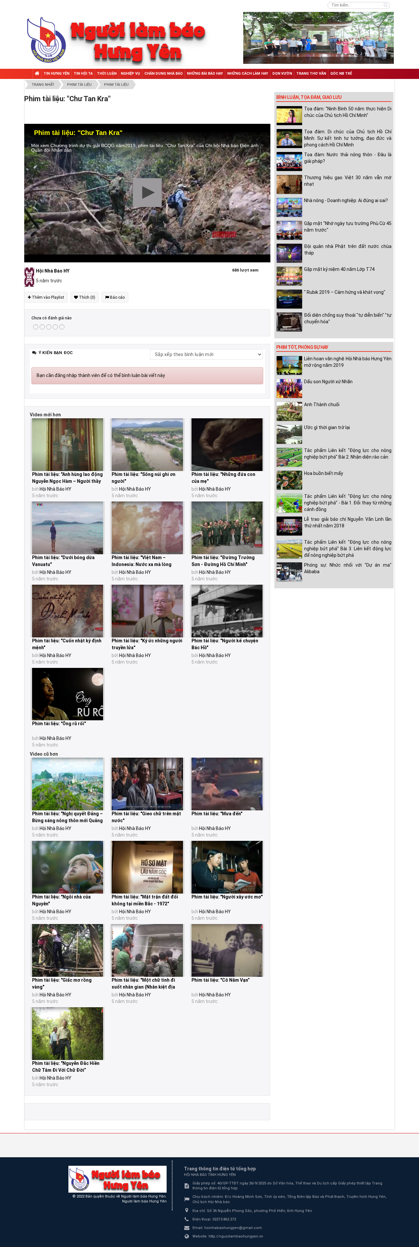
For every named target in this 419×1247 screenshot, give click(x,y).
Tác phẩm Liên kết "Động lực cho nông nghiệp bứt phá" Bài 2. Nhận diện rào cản (348, 454)
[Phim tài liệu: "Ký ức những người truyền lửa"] (147, 611)
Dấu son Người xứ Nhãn (328, 381)
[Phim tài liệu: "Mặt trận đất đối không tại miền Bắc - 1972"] (147, 867)
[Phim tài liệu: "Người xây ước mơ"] (227, 867)
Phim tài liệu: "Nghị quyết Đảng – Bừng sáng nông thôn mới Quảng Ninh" (67, 820)
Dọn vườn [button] (282, 73)
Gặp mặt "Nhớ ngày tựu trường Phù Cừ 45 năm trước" (348, 227)
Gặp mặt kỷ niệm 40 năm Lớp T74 (339, 269)
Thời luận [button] (107, 73)
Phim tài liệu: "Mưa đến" (216, 813)
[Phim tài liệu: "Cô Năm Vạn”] (227, 950)
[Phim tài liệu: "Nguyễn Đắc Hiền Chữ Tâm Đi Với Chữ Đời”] (67, 1033)
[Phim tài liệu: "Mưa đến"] (227, 784)
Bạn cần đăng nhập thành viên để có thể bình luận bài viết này (101, 375)
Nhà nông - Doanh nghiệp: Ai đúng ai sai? (346, 200)
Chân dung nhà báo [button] (163, 73)
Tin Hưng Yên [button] (56, 73)
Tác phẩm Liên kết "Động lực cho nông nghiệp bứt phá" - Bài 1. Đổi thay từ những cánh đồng (348, 503)
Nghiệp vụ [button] (130, 73)
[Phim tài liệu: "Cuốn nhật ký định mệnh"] (67, 611)
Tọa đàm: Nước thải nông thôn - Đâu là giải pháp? (348, 158)
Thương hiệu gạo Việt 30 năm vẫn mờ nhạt (348, 181)
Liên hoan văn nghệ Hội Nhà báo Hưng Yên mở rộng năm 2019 (348, 362)
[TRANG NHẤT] (37, 74)
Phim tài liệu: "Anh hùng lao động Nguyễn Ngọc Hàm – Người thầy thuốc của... (67, 481)
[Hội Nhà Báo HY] (30, 276)
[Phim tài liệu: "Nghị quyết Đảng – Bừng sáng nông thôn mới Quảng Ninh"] (67, 784)
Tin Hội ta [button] (83, 73)
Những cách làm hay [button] (247, 73)
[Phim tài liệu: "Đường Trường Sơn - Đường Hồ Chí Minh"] (227, 527)
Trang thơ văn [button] (311, 73)
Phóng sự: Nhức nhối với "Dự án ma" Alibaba (348, 568)
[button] (147, 192)
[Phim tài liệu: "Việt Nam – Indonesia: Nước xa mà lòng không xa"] (147, 527)
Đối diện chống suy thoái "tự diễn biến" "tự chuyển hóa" (348, 318)
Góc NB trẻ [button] (341, 73)
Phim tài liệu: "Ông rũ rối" (59, 723)
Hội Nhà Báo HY (55, 489)
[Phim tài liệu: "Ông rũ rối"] (67, 694)
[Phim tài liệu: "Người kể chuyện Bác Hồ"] (227, 611)
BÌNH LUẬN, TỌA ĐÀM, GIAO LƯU (308, 97)
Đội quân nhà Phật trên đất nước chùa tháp (348, 249)
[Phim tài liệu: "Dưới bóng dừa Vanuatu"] (67, 527)
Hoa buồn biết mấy (323, 473)
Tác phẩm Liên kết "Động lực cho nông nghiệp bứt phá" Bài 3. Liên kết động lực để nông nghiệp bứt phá (348, 548)
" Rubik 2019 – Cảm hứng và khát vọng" (344, 292)
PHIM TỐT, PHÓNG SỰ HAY (302, 347)
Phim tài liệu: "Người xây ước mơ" (227, 896)
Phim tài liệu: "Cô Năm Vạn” (220, 980)
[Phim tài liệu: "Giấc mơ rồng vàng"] (67, 950)
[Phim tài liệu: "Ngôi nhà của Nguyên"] (67, 867)
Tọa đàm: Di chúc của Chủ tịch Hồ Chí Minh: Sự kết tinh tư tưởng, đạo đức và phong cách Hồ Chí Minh (348, 138)
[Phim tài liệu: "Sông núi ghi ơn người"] (147, 444)
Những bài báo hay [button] (205, 73)
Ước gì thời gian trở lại (327, 427)
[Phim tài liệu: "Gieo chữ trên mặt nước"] (147, 784)
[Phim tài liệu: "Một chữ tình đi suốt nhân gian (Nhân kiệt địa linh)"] (147, 950)
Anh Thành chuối (321, 404)
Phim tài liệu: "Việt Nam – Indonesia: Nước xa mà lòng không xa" (142, 564)
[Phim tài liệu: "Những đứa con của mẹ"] (227, 444)
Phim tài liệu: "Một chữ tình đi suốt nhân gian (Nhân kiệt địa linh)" (143, 986)
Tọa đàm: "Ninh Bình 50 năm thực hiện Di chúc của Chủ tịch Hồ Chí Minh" (348, 112)
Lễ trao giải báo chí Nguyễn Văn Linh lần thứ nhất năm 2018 (348, 522)
